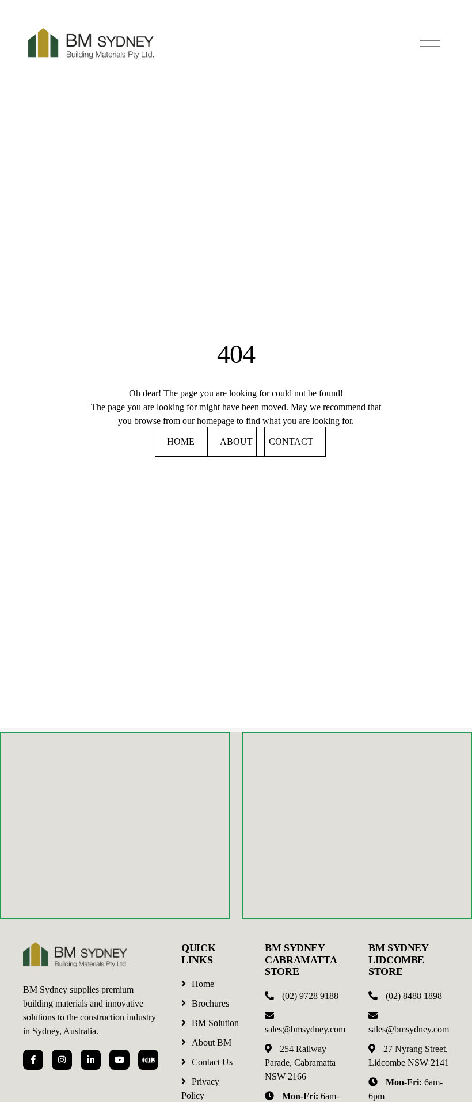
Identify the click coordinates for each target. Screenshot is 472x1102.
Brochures (210, 1003)
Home (181, 441)
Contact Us (212, 1062)
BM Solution (215, 1023)
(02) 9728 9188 (310, 996)
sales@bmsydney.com (305, 1029)
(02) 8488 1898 (414, 996)
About (236, 441)
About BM (211, 1042)
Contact (291, 441)
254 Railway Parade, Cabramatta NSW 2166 (300, 1062)
